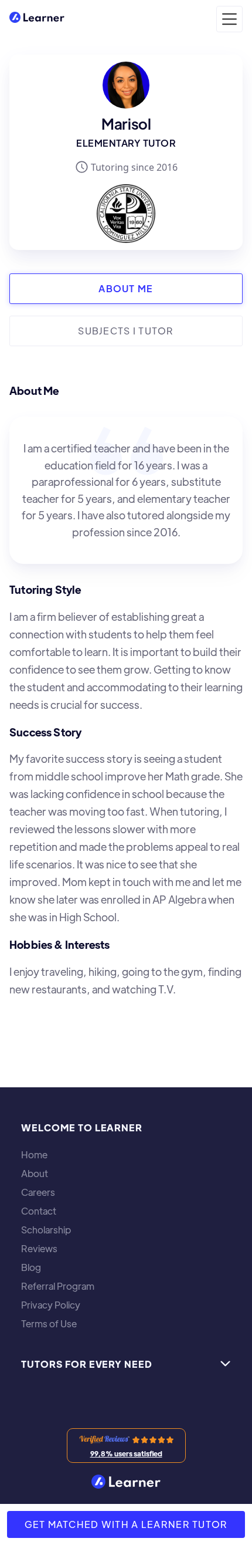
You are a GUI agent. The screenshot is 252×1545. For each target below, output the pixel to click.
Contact (38, 1211)
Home (34, 1155)
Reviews (39, 1249)
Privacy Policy (50, 1305)
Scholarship (46, 1230)
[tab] (126, 288)
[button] (229, 19)
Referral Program (57, 1286)
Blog (31, 1267)
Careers (38, 1192)
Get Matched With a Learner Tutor (126, 1524)
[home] (36, 19)
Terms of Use (49, 1324)
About (34, 1173)
